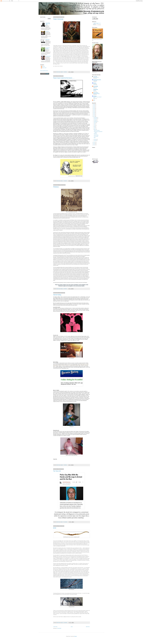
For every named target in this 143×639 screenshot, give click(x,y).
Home (72, 626)
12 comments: (65, 622)
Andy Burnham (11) (96, 77)
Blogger (75, 636)
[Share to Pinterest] (73, 72)
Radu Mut (94, 90)
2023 (94, 108)
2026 (94, 104)
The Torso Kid (57, 471)
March (95, 129)
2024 (94, 107)
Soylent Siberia (95, 92)
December (95, 117)
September (95, 121)
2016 (94, 142)
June (95, 125)
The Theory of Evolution (48, 48)
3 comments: (65, 288)
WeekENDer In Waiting (96, 93)
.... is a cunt (95, 76)
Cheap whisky (95, 80)
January (95, 140)
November (95, 118)
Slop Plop (47, 31)
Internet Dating (57, 294)
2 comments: (65, 180)
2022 (94, 109)
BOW (54, 528)
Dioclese (43, 66)
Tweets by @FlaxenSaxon (44, 70)
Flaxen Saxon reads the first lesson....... (63, 78)
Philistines (56, 187)
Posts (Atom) (59, 628)
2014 (94, 144)
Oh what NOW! (95, 86)
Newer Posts (55, 626)
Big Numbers (48, 39)
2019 (94, 113)
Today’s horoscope (58, 19)
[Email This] (68, 72)
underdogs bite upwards (97, 79)
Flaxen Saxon (44, 67)
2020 (94, 112)
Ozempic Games (48, 56)
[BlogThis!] (69, 72)
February (95, 139)
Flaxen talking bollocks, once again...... (48, 24)
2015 (94, 143)
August (95, 122)
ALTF (94, 100)
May (94, 126)
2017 (94, 116)
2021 (94, 111)
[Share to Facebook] (72, 72)
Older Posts (88, 626)
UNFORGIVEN (95, 89)
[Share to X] (70, 72)
